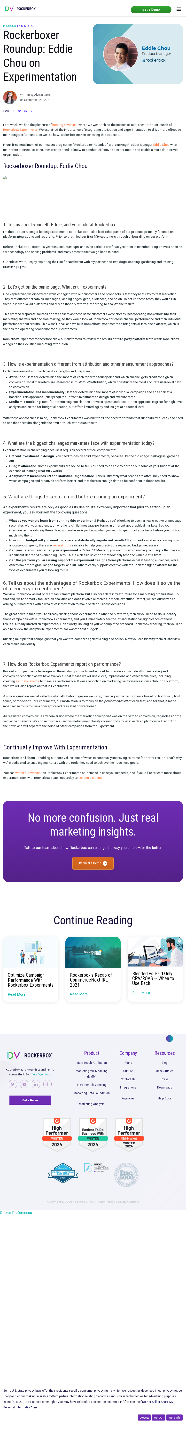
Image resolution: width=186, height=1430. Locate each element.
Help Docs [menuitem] (164, 1098)
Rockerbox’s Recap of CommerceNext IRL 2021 (91, 980)
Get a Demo (151, 9)
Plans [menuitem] (128, 1062)
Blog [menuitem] (165, 1062)
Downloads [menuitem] (164, 1087)
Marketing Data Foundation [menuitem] (92, 1093)
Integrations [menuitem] (128, 1087)
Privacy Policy (104, 1202)
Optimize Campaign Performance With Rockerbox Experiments (31, 980)
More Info (174, 1417)
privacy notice (172, 1390)
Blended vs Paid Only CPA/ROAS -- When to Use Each (153, 978)
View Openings (41, 1074)
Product (9, 26)
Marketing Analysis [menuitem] (91, 1104)
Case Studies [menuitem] (164, 1071)
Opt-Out (158, 1417)
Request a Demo (90, 863)
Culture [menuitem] (128, 1071)
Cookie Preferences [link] (16, 1213)
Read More (16, 994)
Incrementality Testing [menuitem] (92, 1085)
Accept (144, 1417)
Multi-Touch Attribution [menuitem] (92, 1062)
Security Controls (127, 1202)
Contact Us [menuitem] (128, 1079)
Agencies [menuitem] (128, 1098)
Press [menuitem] (164, 1079)
